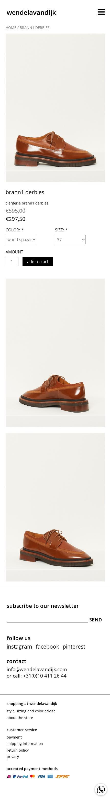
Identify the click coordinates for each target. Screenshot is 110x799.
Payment (14, 737)
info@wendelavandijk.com (37, 669)
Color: (14, 230)
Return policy (18, 750)
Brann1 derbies (35, 27)
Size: (61, 230)
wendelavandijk (31, 12)
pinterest (74, 646)
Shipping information (25, 743)
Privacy (13, 756)
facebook (47, 646)
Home (11, 27)
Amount (14, 252)
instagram (19, 646)
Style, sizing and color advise (31, 711)
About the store (20, 717)
